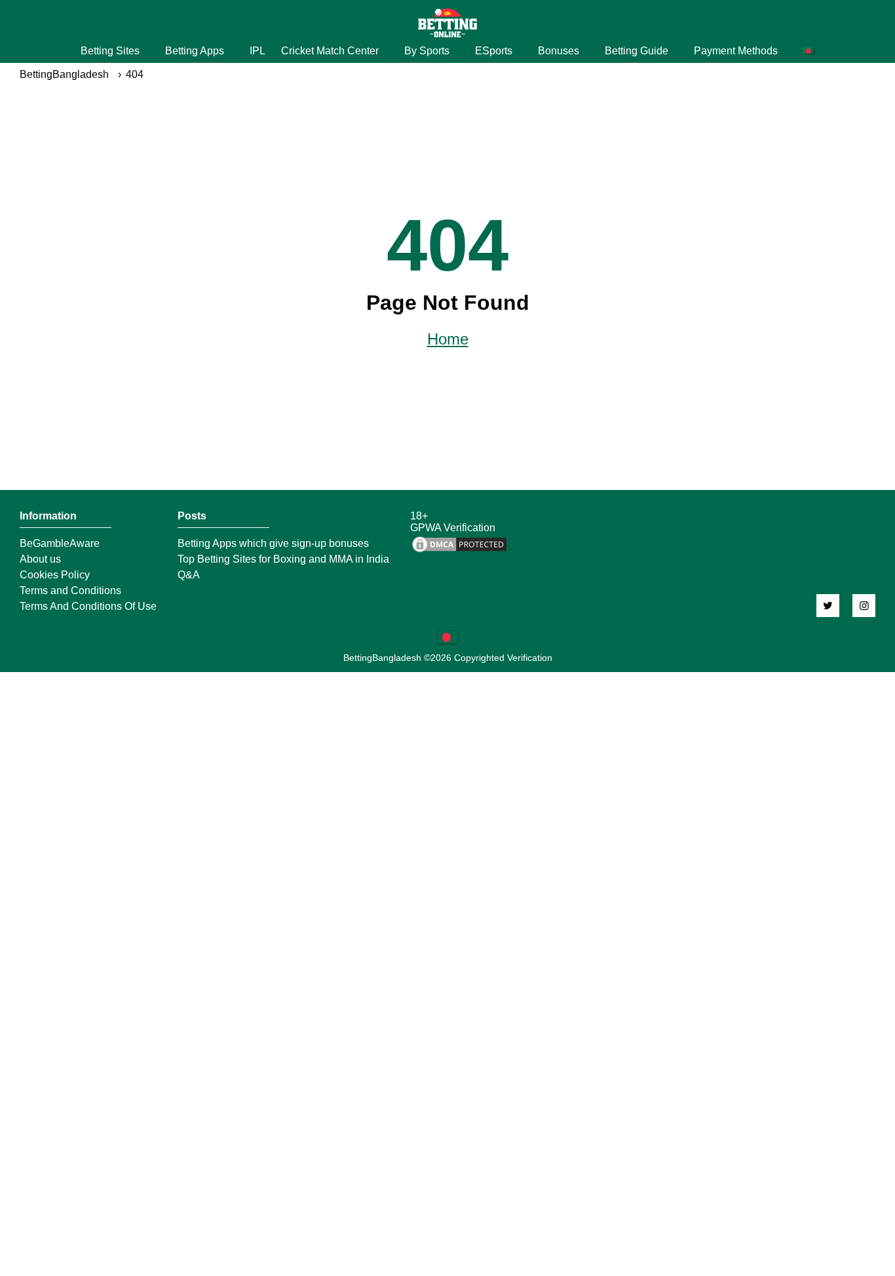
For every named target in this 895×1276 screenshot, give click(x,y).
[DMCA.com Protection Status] (459, 550)
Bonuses (558, 50)
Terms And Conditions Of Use (88, 606)
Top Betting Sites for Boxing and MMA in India (283, 559)
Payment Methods (736, 50)
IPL (257, 50)
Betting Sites (110, 50)
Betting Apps (194, 50)
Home (447, 339)
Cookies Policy (55, 575)
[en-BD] (447, 637)
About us (40, 559)
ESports (493, 50)
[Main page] (447, 23)
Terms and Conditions (70, 591)
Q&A (189, 575)
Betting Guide (636, 50)
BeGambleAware (60, 543)
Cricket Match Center (330, 50)
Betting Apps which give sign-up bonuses (273, 543)
